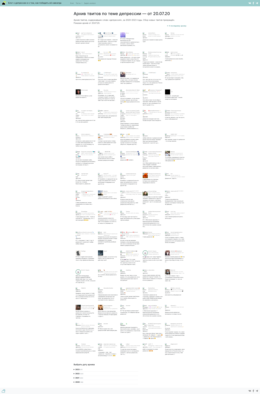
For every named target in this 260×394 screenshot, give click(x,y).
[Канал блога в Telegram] (256, 3)
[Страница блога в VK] (249, 3)
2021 (79, 378)
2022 (79, 374)
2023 (79, 369)
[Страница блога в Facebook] (253, 3)
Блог (72, 3)
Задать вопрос (90, 3)
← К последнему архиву (176, 26)
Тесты (78, 3)
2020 (79, 382)
